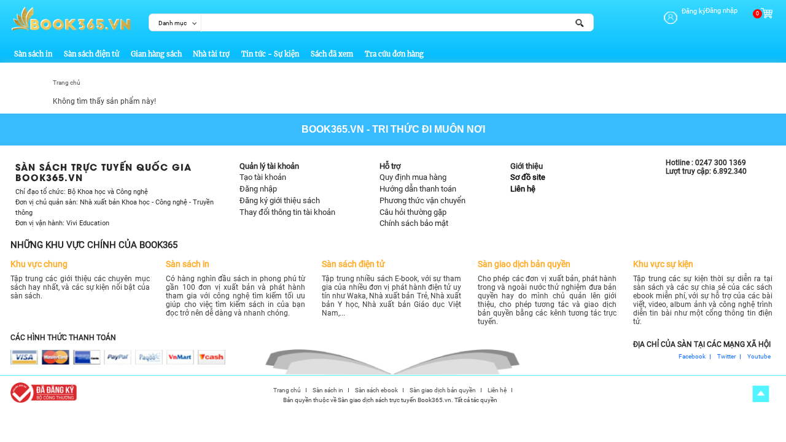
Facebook (692, 356)
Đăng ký (694, 11)
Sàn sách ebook (376, 390)
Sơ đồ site (527, 177)
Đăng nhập (721, 11)
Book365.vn (333, 129)
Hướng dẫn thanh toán (417, 188)
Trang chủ (66, 83)
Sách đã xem (332, 54)
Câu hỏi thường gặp (412, 212)
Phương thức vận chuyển (422, 200)
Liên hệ (522, 188)
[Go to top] (760, 394)
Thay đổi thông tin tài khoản (287, 212)
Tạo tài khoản (262, 177)
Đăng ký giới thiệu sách (279, 200)
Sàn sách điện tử (91, 54)
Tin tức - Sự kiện (270, 54)
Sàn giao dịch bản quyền (443, 390)
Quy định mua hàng (412, 177)
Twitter (726, 356)
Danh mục (172, 23)
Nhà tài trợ (211, 54)
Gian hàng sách (156, 54)
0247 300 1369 (720, 162)
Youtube (759, 356)
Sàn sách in (33, 54)
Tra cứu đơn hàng (394, 54)
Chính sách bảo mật (413, 223)
